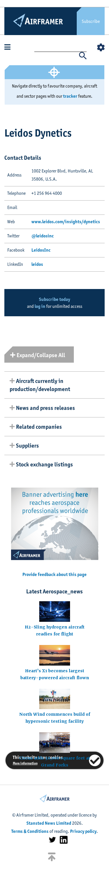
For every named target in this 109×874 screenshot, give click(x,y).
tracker (70, 96)
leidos (37, 264)
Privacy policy (83, 831)
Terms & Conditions (30, 831)
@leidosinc (42, 236)
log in (40, 306)
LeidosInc (41, 250)
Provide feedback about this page (54, 574)
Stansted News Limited (48, 823)
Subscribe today (54, 299)
